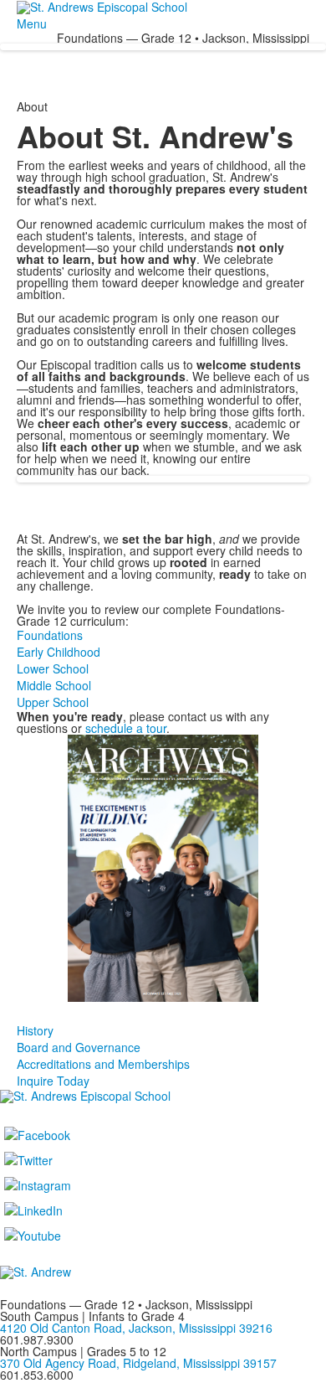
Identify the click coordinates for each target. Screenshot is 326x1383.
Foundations (50, 635)
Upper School (53, 702)
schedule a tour (125, 728)
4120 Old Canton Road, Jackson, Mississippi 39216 (136, 1327)
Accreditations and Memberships (103, 1063)
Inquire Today (53, 1080)
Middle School (54, 685)
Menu (32, 23)
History (35, 1030)
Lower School (53, 668)
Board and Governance (78, 1047)
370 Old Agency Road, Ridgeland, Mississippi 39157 (138, 1363)
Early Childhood (58, 651)
